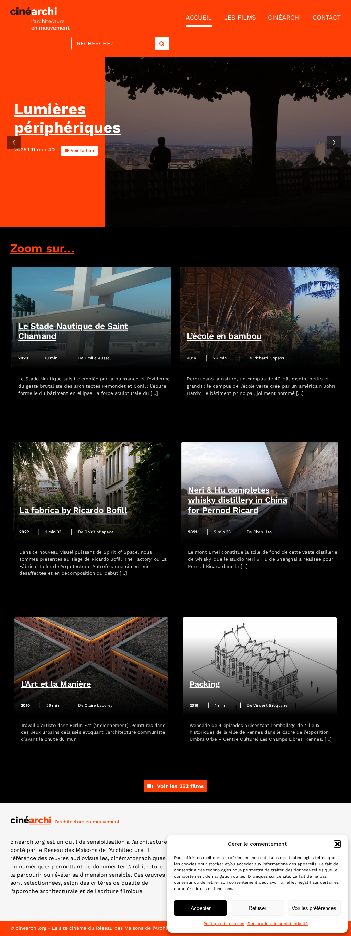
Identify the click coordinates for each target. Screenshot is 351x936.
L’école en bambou (224, 336)
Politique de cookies (224, 923)
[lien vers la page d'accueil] (89, 18)
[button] (337, 844)
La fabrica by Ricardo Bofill (73, 510)
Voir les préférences (314, 908)
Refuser (257, 908)
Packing (205, 684)
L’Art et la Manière (56, 684)
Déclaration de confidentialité (277, 923)
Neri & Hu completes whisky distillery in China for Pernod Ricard (237, 500)
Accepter (201, 908)
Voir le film (82, 150)
